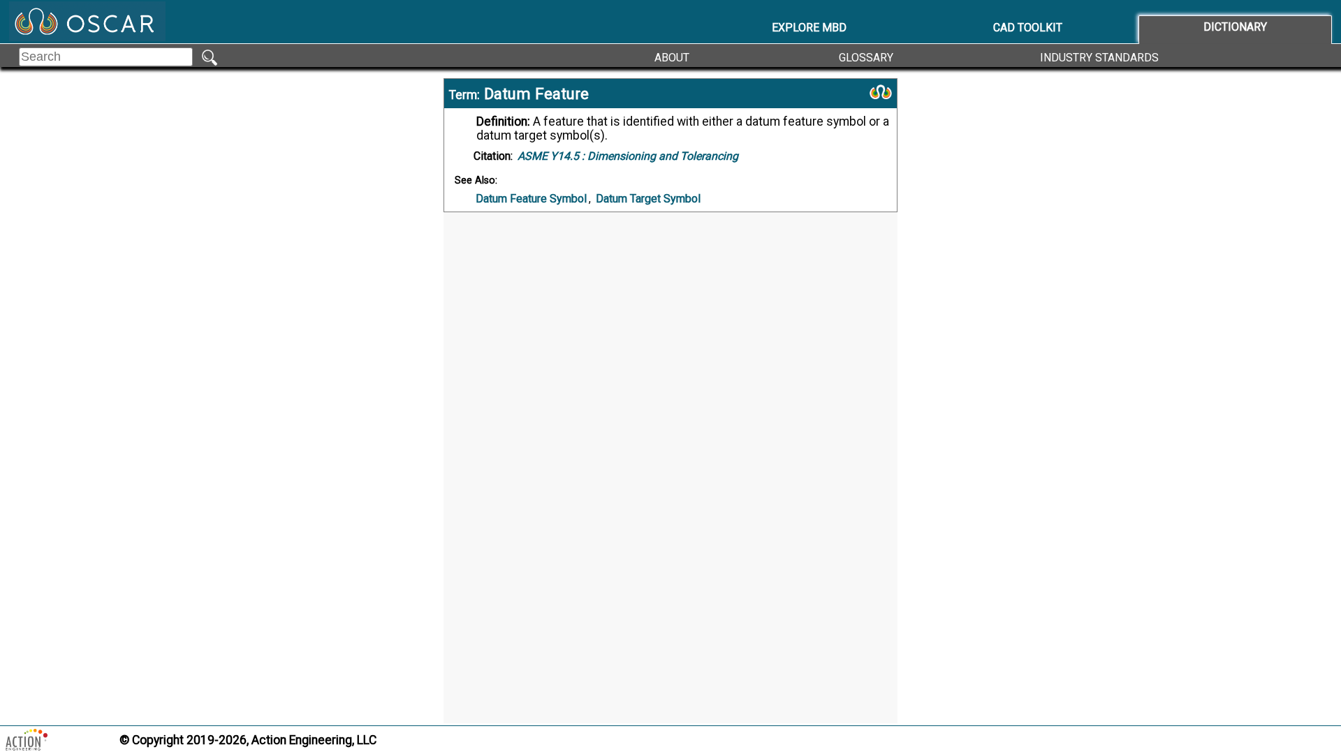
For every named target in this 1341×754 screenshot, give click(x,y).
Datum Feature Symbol (531, 198)
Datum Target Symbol (648, 198)
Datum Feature (536, 93)
